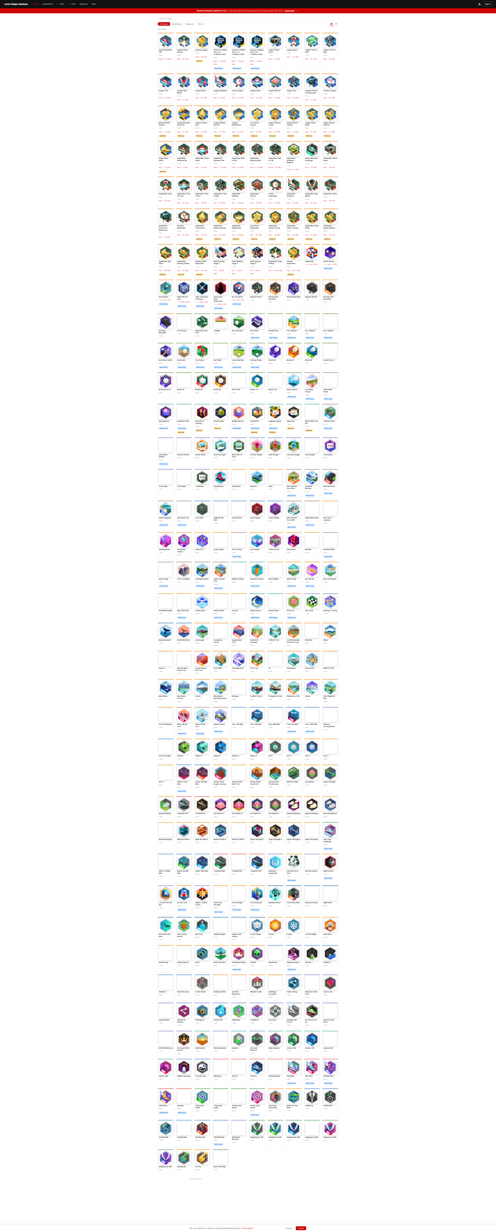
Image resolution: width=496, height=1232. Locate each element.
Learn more (289, 11)
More (201, 24)
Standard (189, 24)
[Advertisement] (248, 1199)
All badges (164, 24)
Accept (301, 1228)
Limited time (177, 24)
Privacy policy (247, 1228)
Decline (289, 1228)
